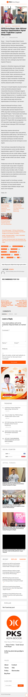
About (6, 665)
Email (16, 343)
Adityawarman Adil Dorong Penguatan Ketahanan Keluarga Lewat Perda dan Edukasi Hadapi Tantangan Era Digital (13, 484)
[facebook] (5, 689)
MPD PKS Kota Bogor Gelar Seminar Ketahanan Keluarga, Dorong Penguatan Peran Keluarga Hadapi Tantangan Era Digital (14, 528)
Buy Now (7, 673)
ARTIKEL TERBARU (9, 463)
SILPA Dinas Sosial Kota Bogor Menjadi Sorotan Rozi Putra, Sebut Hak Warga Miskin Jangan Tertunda (14, 551)
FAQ (13, 668)
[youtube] (11, 689)
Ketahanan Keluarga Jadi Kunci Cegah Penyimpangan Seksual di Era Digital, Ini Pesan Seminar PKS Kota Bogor (13, 506)
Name (4, 343)
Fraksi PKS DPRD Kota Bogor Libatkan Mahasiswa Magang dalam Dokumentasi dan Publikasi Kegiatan (21, 303)
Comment (5, 330)
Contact (14, 665)
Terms (6, 668)
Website (4, 349)
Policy (6, 670)
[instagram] (8, 689)
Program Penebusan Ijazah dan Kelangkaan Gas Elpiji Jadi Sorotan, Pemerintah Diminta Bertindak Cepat (14, 241)
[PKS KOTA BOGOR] (12, 3)
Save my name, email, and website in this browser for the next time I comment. (13, 357)
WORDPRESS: (4, 314)
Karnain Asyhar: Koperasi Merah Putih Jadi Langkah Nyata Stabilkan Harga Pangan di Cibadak (7, 303)
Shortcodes (15, 670)
